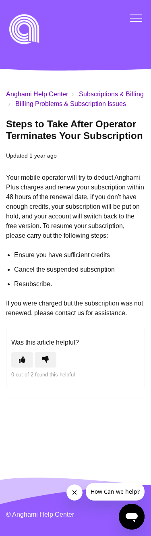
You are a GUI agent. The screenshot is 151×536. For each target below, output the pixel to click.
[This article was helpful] (22, 360)
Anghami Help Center (37, 94)
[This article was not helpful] (45, 360)
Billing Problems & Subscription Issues (70, 103)
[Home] (24, 29)
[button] (136, 18)
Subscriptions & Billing (111, 94)
